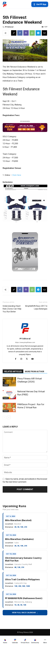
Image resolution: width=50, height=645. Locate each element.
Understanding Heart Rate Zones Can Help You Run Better (12, 309)
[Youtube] (33, 359)
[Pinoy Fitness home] (4, 4)
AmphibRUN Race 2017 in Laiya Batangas (36, 307)
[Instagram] (22, 359)
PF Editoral (9, 27)
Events (5, 385)
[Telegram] (38, 33)
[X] (28, 359)
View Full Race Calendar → (25, 612)
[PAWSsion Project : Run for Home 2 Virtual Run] (9, 407)
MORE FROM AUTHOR (34, 371)
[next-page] (8, 417)
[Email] (44, 33)
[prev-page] (4, 417)
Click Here (16, 175)
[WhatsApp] (32, 33)
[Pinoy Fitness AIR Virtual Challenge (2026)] (9, 381)
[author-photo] (25, 335)
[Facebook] (20, 33)
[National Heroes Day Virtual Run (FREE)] (9, 394)
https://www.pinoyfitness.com (25, 342)
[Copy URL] (13, 33)
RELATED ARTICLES (13, 371)
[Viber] (26, 33)
